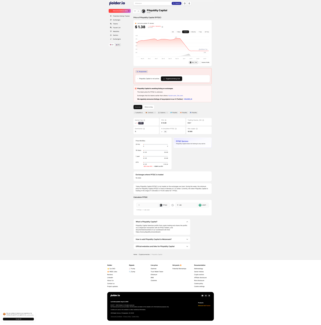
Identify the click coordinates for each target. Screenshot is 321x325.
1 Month (185, 32)
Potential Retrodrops (179, 268)
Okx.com (180, 95)
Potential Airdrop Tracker (121, 16)
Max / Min (194, 62)
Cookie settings (199, 286)
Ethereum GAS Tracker (204, 305)
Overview (138, 107)
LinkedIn (110, 277)
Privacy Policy (127, 316)
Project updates (112, 286)
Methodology (198, 268)
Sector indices (199, 271)
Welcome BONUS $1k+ (120, 11)
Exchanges (116, 20)
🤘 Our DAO (111, 268)
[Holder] (115, 295)
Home (135, 254)
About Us (110, 280)
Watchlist (116, 31)
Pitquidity (174, 112)
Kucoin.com (172, 95)
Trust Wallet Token (157, 271)
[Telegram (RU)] (209, 295)
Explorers (162, 112)
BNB (152, 277)
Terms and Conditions (116, 316)
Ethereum (154, 274)
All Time (207, 32)
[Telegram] (205, 295)
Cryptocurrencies (144, 254)
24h (173, 32)
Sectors (115, 35)
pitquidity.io (139, 112)
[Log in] (189, 3)
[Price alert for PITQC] (138, 11)
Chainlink (154, 280)
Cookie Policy (135, 316)
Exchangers (117, 39)
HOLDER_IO (188, 99)
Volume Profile (205, 62)
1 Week (178, 32)
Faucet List (116, 27)
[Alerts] (185, 3)
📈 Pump (132, 268)
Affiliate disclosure (200, 277)
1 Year (200, 32)
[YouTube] (202, 295)
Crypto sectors (199, 274)
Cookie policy (198, 283)
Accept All (18, 319)
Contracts (150, 112)
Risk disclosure (199, 280)
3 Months (193, 32)
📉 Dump (132, 271)
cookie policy (30, 315)
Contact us (111, 283)
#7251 (141, 123)
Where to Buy (149, 107)
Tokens (115, 24)
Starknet (153, 268)
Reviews (110, 274)
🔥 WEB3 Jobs (112, 271)
